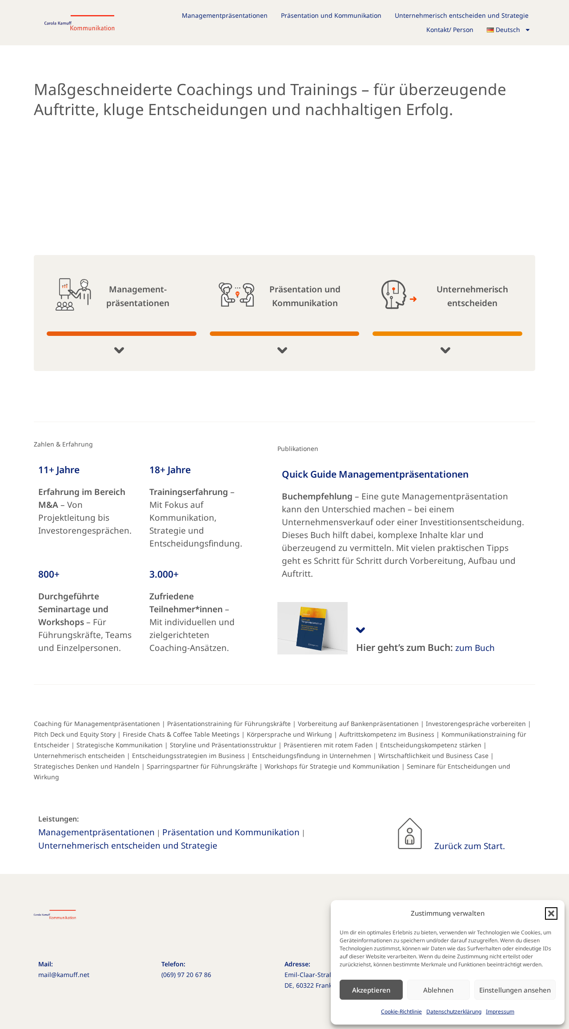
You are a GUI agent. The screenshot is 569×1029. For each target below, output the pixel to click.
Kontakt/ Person (449, 29)
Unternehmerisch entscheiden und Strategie (462, 15)
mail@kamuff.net (63, 974)
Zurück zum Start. (469, 846)
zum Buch (475, 648)
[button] (551, 913)
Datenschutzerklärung (453, 1011)
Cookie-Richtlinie (401, 1011)
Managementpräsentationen (225, 15)
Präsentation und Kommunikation (331, 15)
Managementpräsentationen (96, 832)
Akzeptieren (371, 989)
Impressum (500, 1011)
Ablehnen (438, 989)
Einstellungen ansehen (515, 989)
